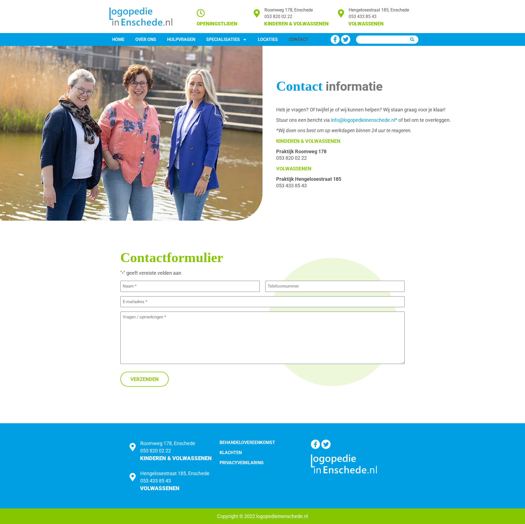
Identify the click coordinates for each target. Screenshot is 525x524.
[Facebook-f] (335, 39)
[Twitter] (345, 39)
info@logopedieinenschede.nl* (364, 120)
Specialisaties (223, 39)
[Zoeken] (412, 39)
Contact (298, 39)
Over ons (145, 39)
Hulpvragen (181, 39)
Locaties (268, 39)
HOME (118, 39)
